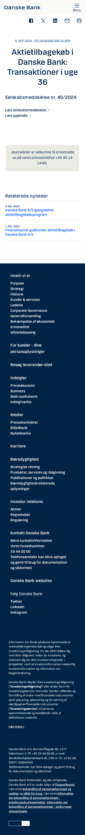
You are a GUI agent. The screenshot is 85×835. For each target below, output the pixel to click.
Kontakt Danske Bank (30, 532)
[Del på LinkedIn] (55, 21)
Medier (17, 414)
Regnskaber (20, 514)
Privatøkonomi (22, 385)
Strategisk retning (25, 467)
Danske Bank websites (31, 580)
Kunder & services (25, 300)
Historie (16, 294)
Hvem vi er (20, 275)
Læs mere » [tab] (16, 726)
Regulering (19, 520)
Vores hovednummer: (27, 546)
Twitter (16, 601)
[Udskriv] (79, 21)
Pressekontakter (24, 422)
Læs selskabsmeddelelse (25, 110)
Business (17, 391)
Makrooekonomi (23, 396)
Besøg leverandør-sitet (31, 364)
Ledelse (16, 305)
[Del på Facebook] (31, 21)
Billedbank (19, 428)
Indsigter (18, 377)
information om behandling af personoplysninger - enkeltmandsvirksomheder (41, 798)
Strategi (17, 289)
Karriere (18, 446)
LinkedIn (17, 607)
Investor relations (26, 501)
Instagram (18, 612)
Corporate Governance (28, 310)
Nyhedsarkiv (20, 433)
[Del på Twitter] (43, 21)
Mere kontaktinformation (31, 540)
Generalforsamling (25, 316)
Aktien (15, 509)
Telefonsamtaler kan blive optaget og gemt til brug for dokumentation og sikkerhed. (38, 562)
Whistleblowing (23, 332)
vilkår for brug (32, 793)
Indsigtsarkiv (21, 402)
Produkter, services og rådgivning (37, 472)
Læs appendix (16, 115)
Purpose (17, 283)
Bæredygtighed (24, 459)
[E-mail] (67, 21)
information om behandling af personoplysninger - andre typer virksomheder (40, 807)
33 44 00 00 (20, 551)
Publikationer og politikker (31, 478)
